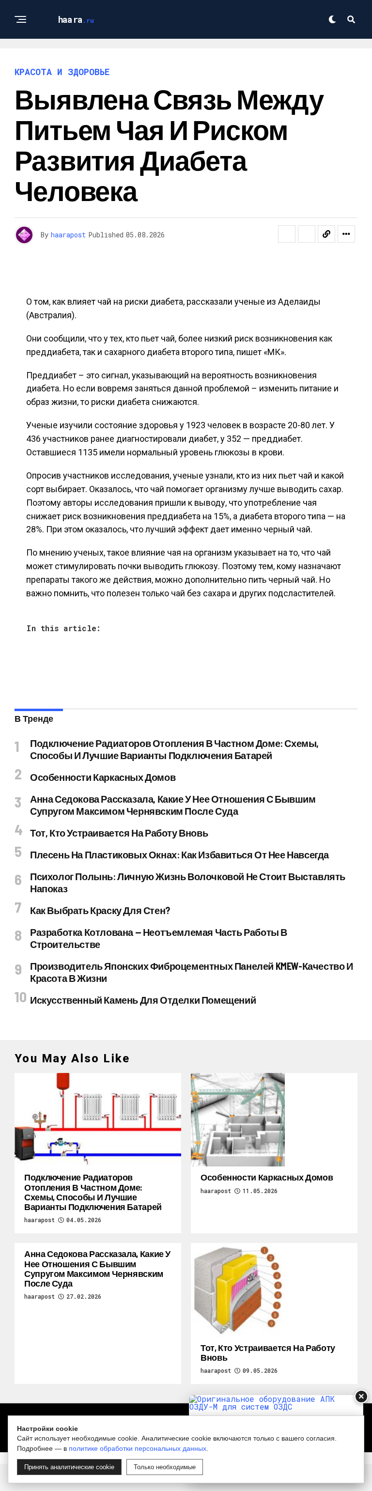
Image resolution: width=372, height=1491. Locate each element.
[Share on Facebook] (286, 234)
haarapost (68, 234)
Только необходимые (165, 1467)
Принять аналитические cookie (69, 1467)
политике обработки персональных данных (137, 1448)
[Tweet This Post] (306, 234)
